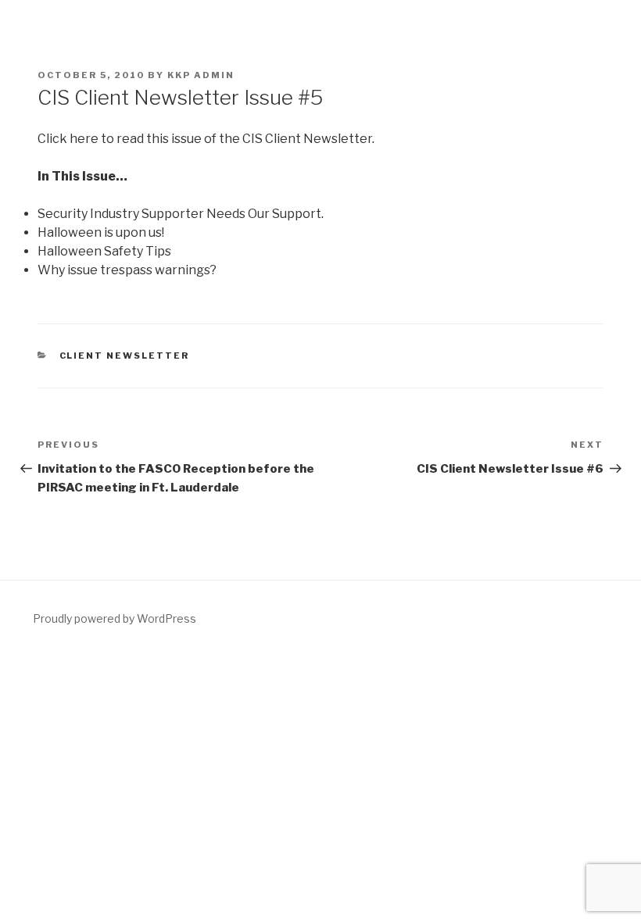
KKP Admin (201, 75)
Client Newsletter (124, 355)
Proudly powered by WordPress (114, 618)
